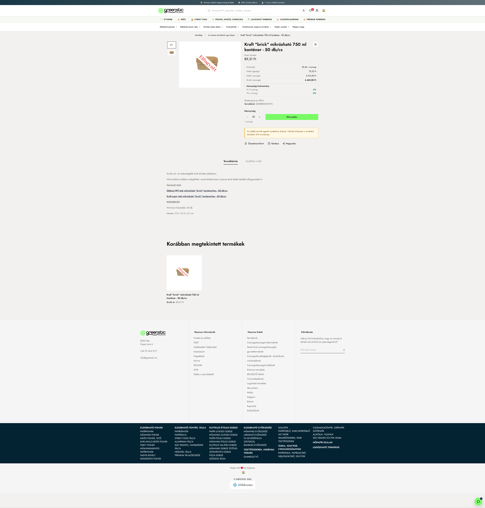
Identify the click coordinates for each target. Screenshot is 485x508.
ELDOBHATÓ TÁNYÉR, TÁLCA (190, 427)
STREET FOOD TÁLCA (185, 438)
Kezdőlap (198, 35)
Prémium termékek (256, 369)
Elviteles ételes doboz (212, 27)
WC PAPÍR (283, 434)
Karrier (197, 360)
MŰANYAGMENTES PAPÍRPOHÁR (149, 450)
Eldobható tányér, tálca (189, 27)
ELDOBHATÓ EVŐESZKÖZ (258, 427)
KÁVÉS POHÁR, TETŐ (150, 438)
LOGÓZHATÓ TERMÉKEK (326, 447)
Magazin (251, 397)
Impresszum (199, 351)
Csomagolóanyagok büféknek (261, 365)
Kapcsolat (251, 406)
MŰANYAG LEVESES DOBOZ (223, 434)
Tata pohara (252, 388)
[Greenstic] (170, 11)
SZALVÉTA (283, 427)
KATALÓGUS (253, 410)
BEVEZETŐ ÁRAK (255, 374)
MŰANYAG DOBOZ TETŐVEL (223, 448)
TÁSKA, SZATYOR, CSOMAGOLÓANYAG (289, 447)
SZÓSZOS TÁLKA (217, 458)
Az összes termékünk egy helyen (221, 35)
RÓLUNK (198, 365)
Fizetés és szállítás (202, 338)
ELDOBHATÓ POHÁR (151, 427)
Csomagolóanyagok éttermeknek (262, 342)
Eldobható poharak (167, 27)
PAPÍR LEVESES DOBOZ (221, 431)
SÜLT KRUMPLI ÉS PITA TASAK (327, 438)
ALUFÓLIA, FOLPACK (323, 434)
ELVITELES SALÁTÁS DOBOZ (223, 445)
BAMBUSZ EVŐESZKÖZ (255, 445)
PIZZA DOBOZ (216, 455)
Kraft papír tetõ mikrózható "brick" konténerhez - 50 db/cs (196, 196)
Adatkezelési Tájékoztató (205, 347)
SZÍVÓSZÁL (249, 441)
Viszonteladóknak (255, 378)
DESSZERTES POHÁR (150, 458)
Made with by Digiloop (242, 468)
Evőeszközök (231, 27)
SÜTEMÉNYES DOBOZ (220, 452)
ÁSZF (196, 342)
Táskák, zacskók (280, 27)
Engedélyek (199, 356)
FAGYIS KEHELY (147, 455)
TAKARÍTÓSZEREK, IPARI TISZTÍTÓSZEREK (290, 439)
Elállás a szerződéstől (204, 374)
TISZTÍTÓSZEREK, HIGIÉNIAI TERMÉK (259, 451)
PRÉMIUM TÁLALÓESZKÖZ (187, 455)
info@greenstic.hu (148, 357)
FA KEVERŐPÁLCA (253, 438)
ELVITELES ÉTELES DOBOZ (223, 427)
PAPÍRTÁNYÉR (181, 431)
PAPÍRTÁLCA (181, 434)
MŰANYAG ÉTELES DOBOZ (222, 441)
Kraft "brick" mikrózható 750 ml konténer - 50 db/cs (183, 296)
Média (250, 392)
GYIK (196, 369)
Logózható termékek (256, 383)
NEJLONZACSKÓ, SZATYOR (291, 456)
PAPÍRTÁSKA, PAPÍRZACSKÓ (292, 453)
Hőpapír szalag (298, 27)
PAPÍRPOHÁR (146, 431)
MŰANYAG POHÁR (149, 434)
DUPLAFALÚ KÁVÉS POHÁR (153, 441)
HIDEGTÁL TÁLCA (183, 452)
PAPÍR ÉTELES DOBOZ (220, 438)
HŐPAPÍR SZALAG (322, 442)
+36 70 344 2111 (148, 351)
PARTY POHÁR (147, 445)
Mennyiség (250, 110)
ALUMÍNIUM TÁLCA (184, 441)
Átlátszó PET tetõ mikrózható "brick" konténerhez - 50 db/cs (197, 190)
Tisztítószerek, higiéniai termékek (255, 27)
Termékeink (252, 338)
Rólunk (250, 401)
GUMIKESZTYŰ (251, 456)
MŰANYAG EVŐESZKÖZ (256, 431)
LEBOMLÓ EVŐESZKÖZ (255, 434)
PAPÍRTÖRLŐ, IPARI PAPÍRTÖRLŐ (294, 431)
